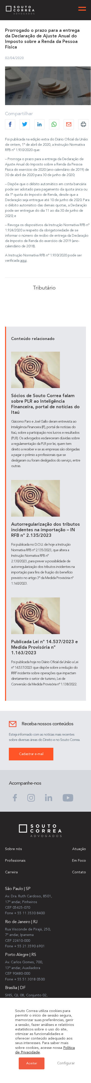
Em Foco (79, 860)
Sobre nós (13, 849)
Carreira (11, 872)
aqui (23, 260)
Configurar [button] (66, 1063)
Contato (79, 872)
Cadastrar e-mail (31, 754)
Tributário (44, 288)
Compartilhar (19, 114)
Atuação (79, 849)
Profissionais (15, 860)
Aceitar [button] (31, 1063)
